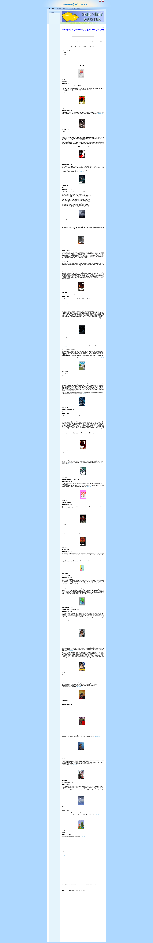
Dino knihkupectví (65, 857)
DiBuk (63, 870)
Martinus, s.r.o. (64, 855)
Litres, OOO (64, 862)
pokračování (100, 113)
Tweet (103, 27)
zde (70, 54)
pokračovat (72, 208)
